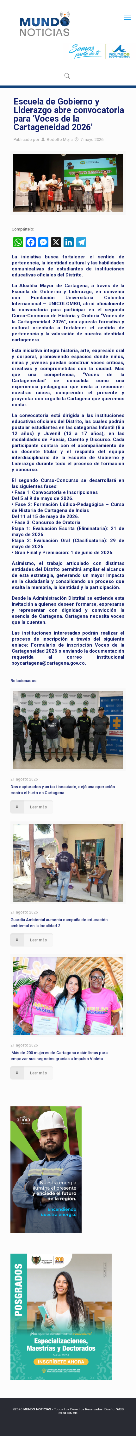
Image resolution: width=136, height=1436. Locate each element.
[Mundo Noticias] (44, 24)
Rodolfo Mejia (60, 139)
